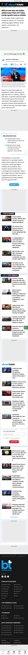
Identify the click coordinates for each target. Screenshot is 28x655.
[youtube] (5, 577)
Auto (16, 596)
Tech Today (6, 587)
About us (4, 640)
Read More (13, 184)
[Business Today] (14, 4)
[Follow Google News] (14, 64)
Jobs (4, 598)
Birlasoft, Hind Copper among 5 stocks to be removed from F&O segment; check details (14, 148)
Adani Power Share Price (20, 606)
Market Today (6, 584)
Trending (5, 591)
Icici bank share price (7, 632)
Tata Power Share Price (7, 635)
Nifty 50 (17, 616)
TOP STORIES (8, 214)
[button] (25, 653)
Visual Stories (18, 589)
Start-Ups (5, 593)
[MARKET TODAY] (8, 364)
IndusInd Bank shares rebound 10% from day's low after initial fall (15, 140)
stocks (14, 6)
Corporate (6, 589)
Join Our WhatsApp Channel (13, 54)
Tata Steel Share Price (20, 608)
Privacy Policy (17, 642)
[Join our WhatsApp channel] (25, 329)
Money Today (19, 587)
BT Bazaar (25, 1)
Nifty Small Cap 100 (20, 618)
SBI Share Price (19, 630)
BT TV (16, 593)
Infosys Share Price (7, 630)
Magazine (18, 591)
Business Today (18, 1)
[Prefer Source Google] (5, 64)
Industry (5, 596)
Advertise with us (6, 642)
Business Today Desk (12, 59)
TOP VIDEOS (13, 275)
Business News (4, 6)
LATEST (6, 448)
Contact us (16, 640)
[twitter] (8, 577)
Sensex (5, 616)
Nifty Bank (5, 618)
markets (10, 6)
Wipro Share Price (20, 632)
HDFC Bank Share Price (7, 608)
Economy (18, 584)
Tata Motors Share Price (7, 606)
